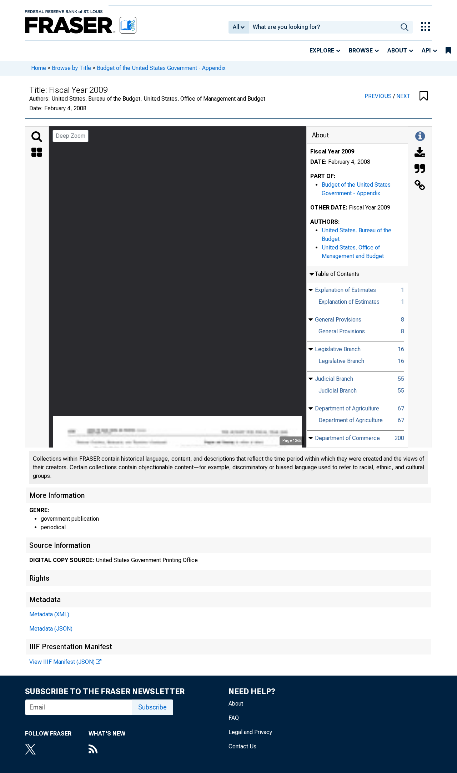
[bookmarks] (448, 50)
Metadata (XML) (49, 614)
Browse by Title (71, 68)
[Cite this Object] (419, 169)
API (426, 50)
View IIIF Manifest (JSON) (62, 661)
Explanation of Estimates (345, 290)
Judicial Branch (334, 378)
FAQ (233, 717)
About (397, 50)
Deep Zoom (70, 135)
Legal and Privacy (250, 732)
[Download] (419, 153)
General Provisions (338, 319)
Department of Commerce (347, 438)
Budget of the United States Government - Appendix (161, 68)
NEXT (403, 96)
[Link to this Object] (419, 186)
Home (38, 68)
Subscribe (152, 707)
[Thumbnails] (36, 153)
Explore (322, 50)
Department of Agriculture (347, 408)
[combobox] (322, 27)
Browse (361, 50)
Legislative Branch (338, 349)
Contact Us (242, 746)
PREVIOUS (379, 96)
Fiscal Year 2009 (332, 151)
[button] (424, 96)
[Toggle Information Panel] (420, 136)
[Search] (36, 136)
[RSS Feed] (107, 750)
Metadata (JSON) (50, 628)
